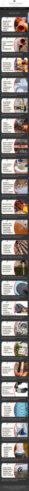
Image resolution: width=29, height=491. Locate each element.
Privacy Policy (15, 487)
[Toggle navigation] (2, 4)
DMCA (17, 489)
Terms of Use (9, 487)
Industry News (12, 8)
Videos (5, 8)
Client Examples (21, 8)
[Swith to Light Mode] (14, 1)
